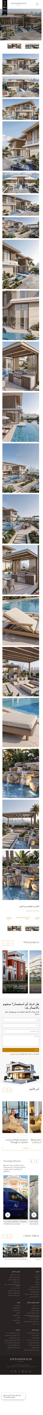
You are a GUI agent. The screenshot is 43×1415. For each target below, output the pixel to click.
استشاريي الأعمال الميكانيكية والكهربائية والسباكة (31, 1316)
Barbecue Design (34, 1319)
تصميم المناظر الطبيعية (33, 1333)
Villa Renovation (15, 1288)
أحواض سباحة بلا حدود (33, 1345)
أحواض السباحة (35, 1337)
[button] (5, 943)
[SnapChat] (23, 1371)
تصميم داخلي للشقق (15, 1277)
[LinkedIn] (26, 1371)
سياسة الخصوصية (14, 1054)
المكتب (18, 1313)
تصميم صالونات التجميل (14, 1290)
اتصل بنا (37, 1284)
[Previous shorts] (32, 1161)
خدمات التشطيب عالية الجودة (12, 1335)
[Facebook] (19, 1371)
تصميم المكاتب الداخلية (14, 1293)
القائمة (37, 1271)
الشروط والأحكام (34, 1291)
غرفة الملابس (16, 1310)
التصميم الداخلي (16, 1271)
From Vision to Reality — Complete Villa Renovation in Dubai (15, 1223)
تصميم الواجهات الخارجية (13, 1279)
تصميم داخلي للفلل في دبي (13, 1333)
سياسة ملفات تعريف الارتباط (32, 1294)
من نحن (37, 1274)
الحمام (18, 1318)
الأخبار (37, 1279)
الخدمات (18, 1330)
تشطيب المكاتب (35, 1310)
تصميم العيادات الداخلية (14, 1295)
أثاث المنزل (17, 1305)
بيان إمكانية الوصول (34, 1296)
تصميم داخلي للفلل (15, 1274)
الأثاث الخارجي (16, 1308)
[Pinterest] (30, 1371)
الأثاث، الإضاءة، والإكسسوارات (12, 1340)
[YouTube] (11, 1371)
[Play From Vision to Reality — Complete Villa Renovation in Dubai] (15, 1197)
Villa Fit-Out (35, 1305)
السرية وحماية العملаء (33, 1289)
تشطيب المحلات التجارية (33, 1313)
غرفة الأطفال (16, 1315)
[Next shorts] (36, 1161)
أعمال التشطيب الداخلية (33, 1302)
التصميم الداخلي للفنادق (14, 1347)
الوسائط (37, 1282)
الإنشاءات (36, 1277)
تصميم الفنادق (16, 1282)
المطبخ (18, 1322)
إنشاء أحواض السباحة (33, 1342)
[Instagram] (15, 1371)
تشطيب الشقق (35, 1308)
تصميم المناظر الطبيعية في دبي (12, 1342)
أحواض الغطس (35, 1347)
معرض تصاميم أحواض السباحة (31, 1350)
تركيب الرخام (35, 1324)
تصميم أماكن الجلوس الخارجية (31, 1321)
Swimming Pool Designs (32, 1340)
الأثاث (18, 1302)
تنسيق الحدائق (35, 1330)
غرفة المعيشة (16, 1320)
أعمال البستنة (35, 1335)
